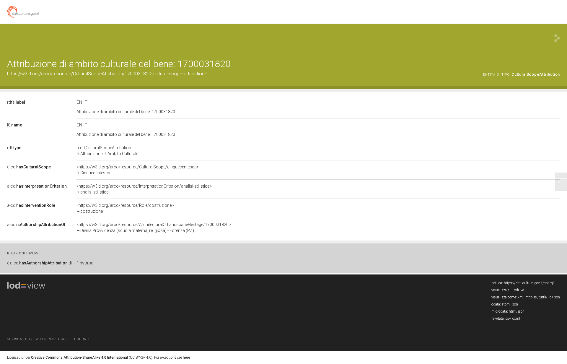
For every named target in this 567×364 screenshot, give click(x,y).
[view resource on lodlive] (557, 38)
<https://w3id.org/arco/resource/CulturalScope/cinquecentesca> (137, 170)
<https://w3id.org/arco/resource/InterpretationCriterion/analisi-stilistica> (144, 189)
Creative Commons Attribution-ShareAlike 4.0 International (79, 357)
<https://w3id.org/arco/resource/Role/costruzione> (125, 208)
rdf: (14, 147)
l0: (14, 125)
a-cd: (29, 167)
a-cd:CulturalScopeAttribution (107, 150)
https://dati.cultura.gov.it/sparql (529, 283)
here (186, 357)
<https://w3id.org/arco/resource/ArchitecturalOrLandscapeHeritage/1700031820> (153, 227)
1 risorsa (84, 263)
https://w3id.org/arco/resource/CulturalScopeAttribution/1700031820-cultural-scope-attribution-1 (107, 74)
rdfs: (16, 102)
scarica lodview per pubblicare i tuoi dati (48, 339)
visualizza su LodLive (507, 290)
